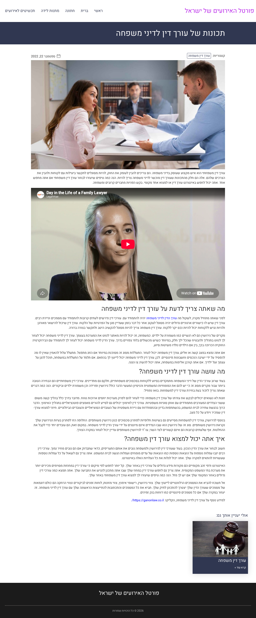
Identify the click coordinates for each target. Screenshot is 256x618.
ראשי (98, 11)
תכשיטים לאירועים (20, 11)
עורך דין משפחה (199, 55)
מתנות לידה (50, 11)
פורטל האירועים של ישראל (219, 10)
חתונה (70, 11)
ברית (84, 11)
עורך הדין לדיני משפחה (162, 318)
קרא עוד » (240, 567)
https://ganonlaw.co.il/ (148, 500)
